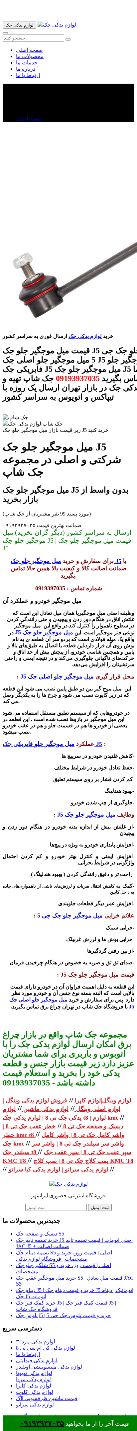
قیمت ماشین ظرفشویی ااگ (46, 1398)
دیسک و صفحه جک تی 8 (92, 1126)
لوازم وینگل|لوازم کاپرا (102, 1100)
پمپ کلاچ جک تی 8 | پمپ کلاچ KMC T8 (83, 1160)
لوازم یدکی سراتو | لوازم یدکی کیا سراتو (59, 1169)
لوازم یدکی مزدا (33, 1379)
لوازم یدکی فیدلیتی (37, 1360)
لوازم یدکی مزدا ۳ (35, 1341)
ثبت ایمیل (100, 1207)
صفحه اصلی (29, 50)
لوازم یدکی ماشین (45, 1109)
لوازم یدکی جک (85, 336)
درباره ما (25, 69)
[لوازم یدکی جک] (57, 25)
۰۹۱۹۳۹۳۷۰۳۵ (42, 1423)
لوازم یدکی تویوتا (34, 1373)
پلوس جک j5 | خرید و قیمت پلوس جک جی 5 (63, 1315)
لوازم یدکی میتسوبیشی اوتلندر (49, 1367)
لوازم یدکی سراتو (35, 1404)
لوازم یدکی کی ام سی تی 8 (45, 1348)
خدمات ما (27, 62)
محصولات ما (30, 56)
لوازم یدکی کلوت (34, 1392)
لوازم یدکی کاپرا (33, 1386)
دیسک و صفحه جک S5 (40, 1233)
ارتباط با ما (28, 75)
